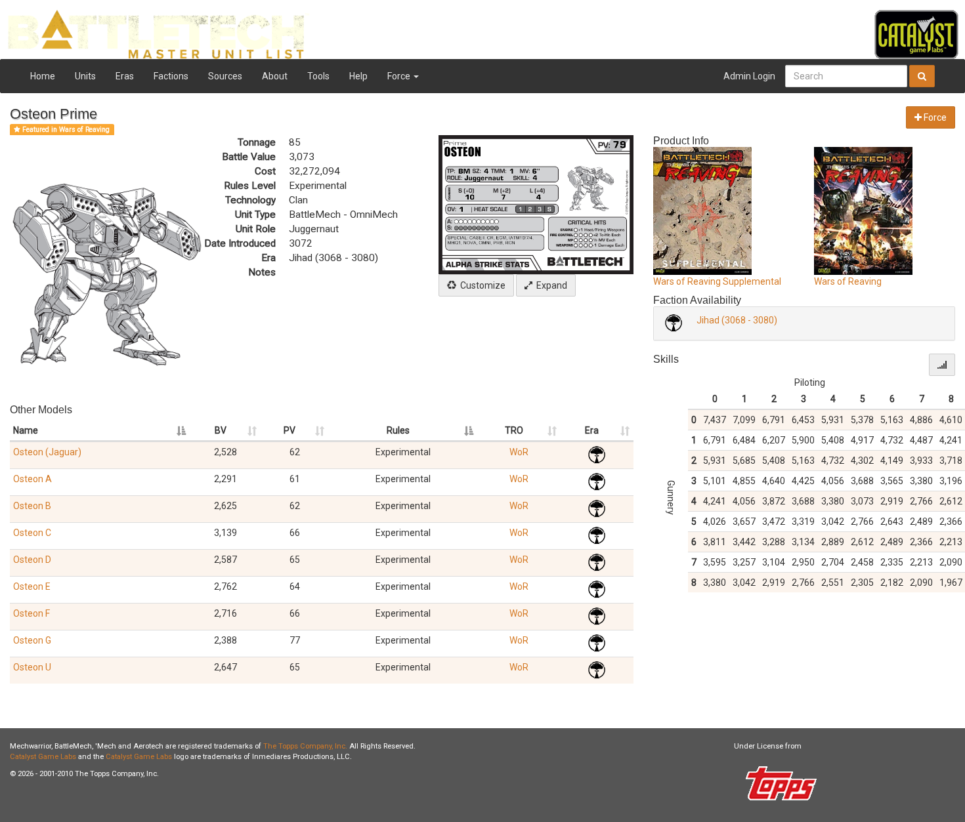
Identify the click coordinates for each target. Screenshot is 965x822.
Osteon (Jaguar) (47, 452)
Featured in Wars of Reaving (65, 129)
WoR (518, 452)
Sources (225, 76)
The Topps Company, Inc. (305, 746)
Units (85, 76)
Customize (480, 285)
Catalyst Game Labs (43, 756)
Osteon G (32, 640)
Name (25, 430)
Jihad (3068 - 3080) (737, 320)
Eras (125, 76)
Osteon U (32, 667)
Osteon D (32, 559)
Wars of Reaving (848, 281)
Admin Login (749, 76)
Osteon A (32, 479)
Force (399, 76)
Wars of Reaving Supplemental (717, 281)
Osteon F (31, 613)
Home (42, 76)
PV (289, 430)
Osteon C (32, 532)
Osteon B (32, 506)
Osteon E (32, 586)
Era (592, 430)
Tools (318, 76)
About (275, 76)
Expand (549, 285)
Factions (171, 76)
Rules (398, 430)
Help (358, 76)
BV (220, 430)
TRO (514, 430)
